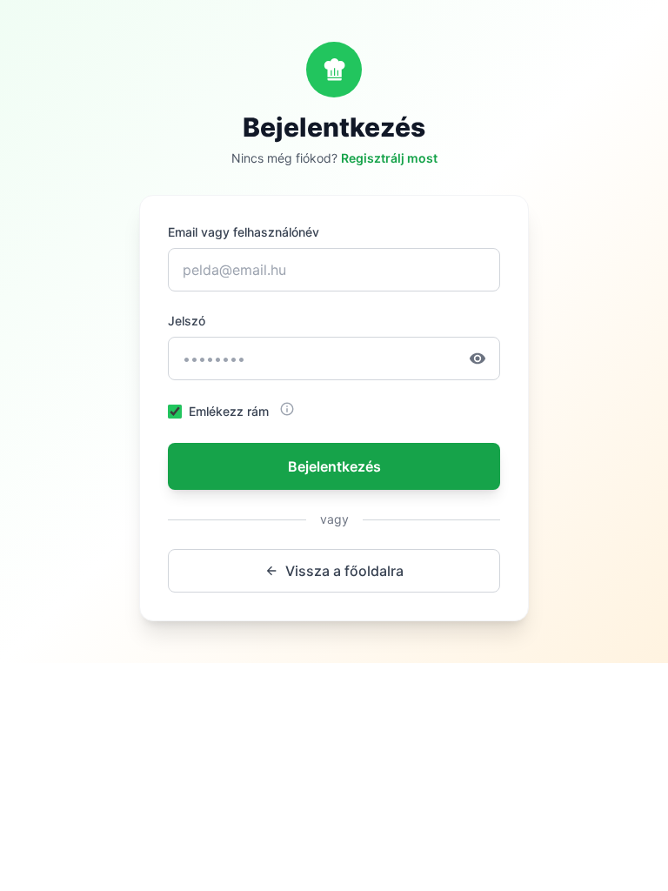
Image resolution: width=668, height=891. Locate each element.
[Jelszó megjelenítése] (484, 358)
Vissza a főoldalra (344, 570)
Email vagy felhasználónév (243, 231)
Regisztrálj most (389, 158)
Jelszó (186, 320)
